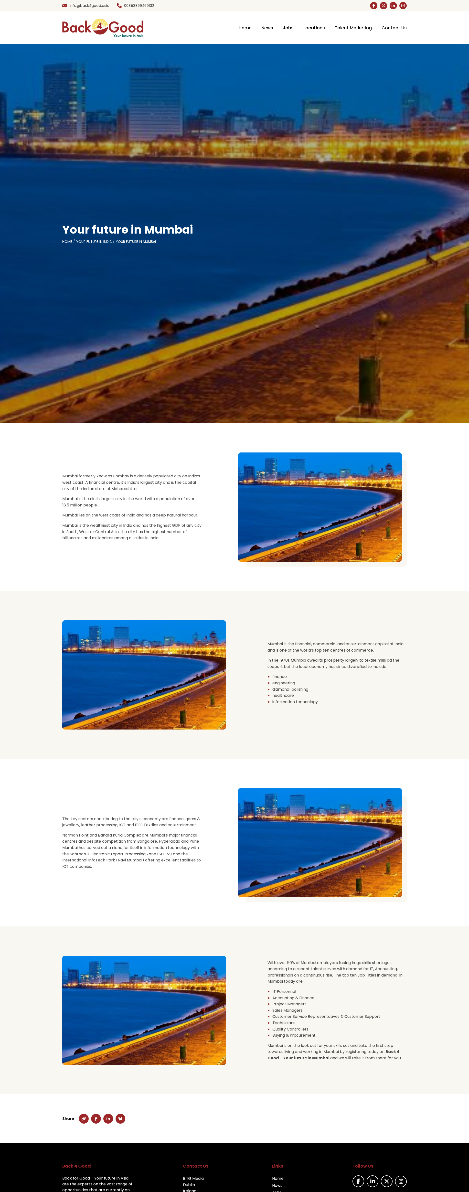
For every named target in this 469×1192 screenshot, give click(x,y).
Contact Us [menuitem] (394, 28)
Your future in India (94, 241)
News (277, 1185)
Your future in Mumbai (136, 241)
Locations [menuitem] (314, 28)
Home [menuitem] (245, 28)
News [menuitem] (267, 28)
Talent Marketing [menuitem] (353, 28)
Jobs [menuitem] (288, 28)
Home (67, 241)
